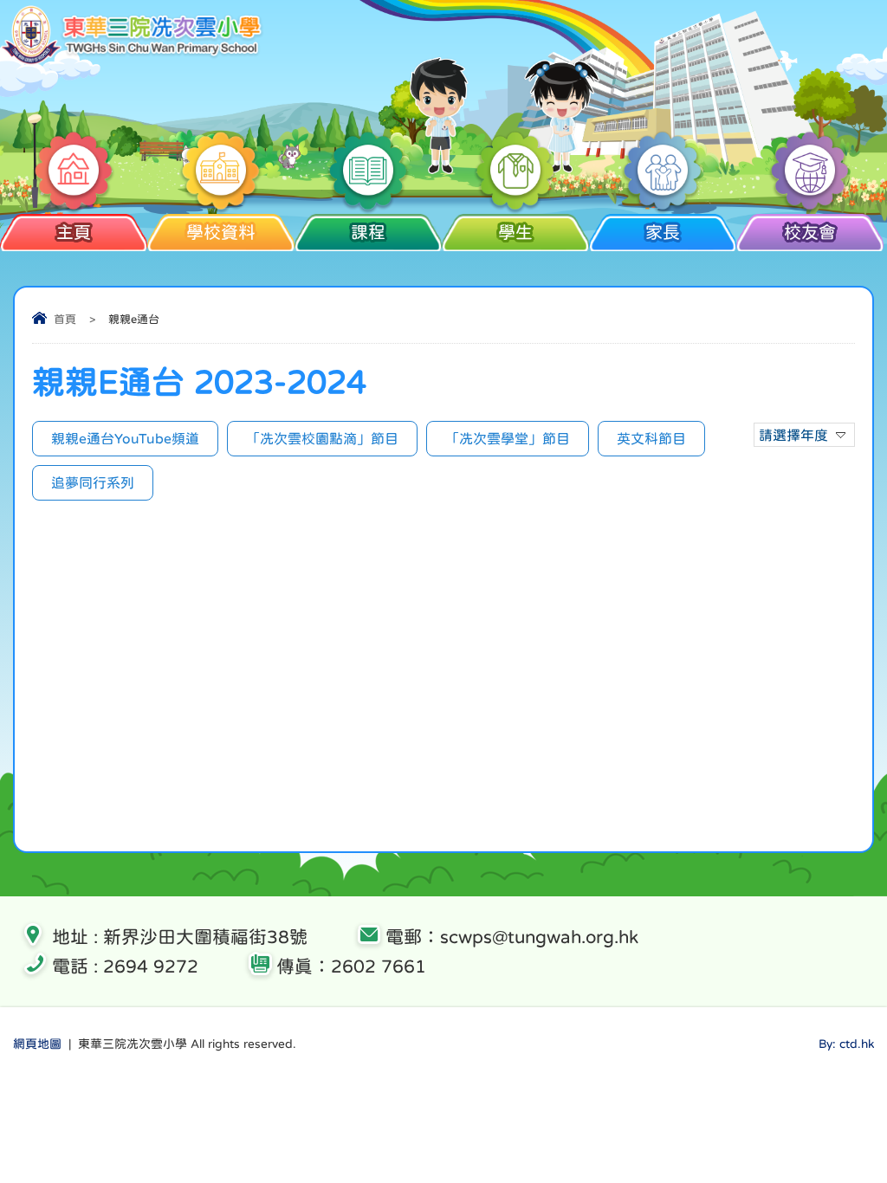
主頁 (73, 232)
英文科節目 (651, 438)
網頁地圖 (37, 1044)
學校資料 (221, 232)
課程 (368, 232)
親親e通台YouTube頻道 (125, 438)
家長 (662, 232)
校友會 (810, 232)
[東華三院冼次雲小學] (133, 61)
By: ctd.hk (846, 1044)
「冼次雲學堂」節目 (507, 438)
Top (843, 1105)
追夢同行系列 (92, 482)
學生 (515, 232)
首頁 (65, 319)
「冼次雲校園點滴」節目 (322, 438)
